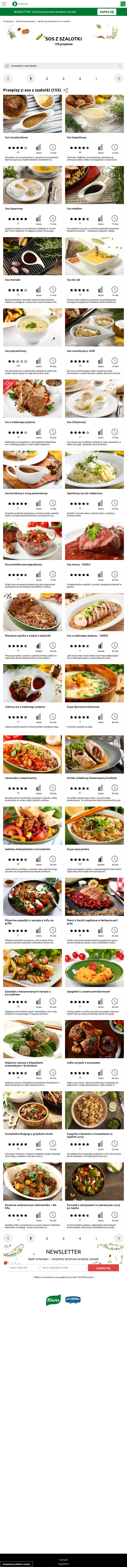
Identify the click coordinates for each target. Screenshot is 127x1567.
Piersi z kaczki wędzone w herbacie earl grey (92, 922)
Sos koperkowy (76, 137)
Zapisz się (103, 1268)
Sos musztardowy (16, 137)
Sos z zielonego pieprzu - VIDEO (87, 635)
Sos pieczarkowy (15, 350)
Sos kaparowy (14, 208)
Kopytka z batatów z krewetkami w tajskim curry (90, 1135)
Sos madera (74, 208)
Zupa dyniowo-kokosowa (83, 706)
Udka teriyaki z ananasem (83, 1062)
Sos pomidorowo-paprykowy (23, 564)
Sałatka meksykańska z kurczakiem (27, 849)
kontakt (63, 1559)
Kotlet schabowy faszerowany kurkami (92, 778)
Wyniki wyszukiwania (25, 21)
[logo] (20, 3)
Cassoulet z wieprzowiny (21, 778)
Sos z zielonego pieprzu (20, 422)
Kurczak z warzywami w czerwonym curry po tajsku (93, 1206)
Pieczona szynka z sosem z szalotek (28, 635)
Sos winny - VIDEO (78, 564)
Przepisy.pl (8, 21)
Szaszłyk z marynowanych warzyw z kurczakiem (28, 993)
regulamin (63, 1563)
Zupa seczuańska (78, 849)
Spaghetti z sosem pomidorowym (88, 991)
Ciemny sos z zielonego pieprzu (25, 706)
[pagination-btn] (119, 78)
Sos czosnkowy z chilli (81, 350)
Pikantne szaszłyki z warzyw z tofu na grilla (29, 922)
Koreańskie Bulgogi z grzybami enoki (29, 1133)
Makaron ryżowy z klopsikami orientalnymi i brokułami (24, 1064)
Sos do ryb (73, 279)
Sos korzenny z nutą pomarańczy (26, 493)
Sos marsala (12, 279)
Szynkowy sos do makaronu (85, 493)
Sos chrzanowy (76, 422)
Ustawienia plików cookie (16, 1564)
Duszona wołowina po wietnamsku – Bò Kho (30, 1206)
